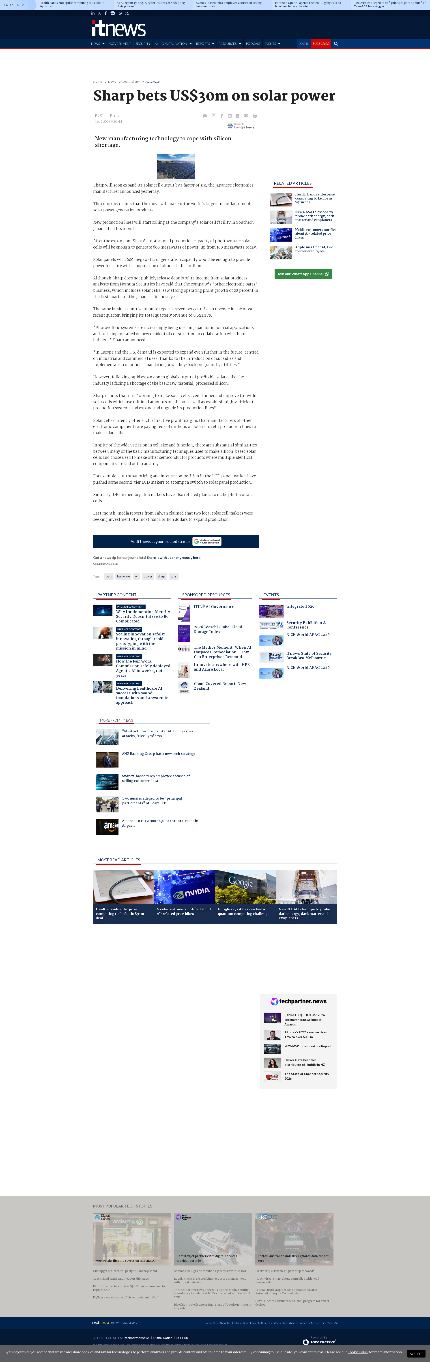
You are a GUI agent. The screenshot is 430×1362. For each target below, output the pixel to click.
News (112, 81)
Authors (263, 1323)
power (148, 576)
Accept (416, 1353)
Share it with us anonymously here (173, 558)
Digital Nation (162, 1338)
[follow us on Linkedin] (93, 13)
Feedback (275, 1323)
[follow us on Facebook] (106, 13)
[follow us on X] (99, 13)
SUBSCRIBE (321, 43)
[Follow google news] (240, 125)
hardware (123, 576)
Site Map (327, 1323)
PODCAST (253, 43)
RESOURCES (227, 43)
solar (173, 576)
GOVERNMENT (120, 43)
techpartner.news (137, 1338)
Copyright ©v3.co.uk (105, 563)
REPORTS (203, 43)
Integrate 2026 (300, 607)
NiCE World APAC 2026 (308, 635)
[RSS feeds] (127, 13)
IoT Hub (182, 1338)
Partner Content (117, 594)
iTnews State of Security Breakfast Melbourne (309, 656)
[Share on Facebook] (222, 116)
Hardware (152, 81)
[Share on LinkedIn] (230, 116)
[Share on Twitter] (214, 116)
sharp (161, 576)
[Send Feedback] (238, 116)
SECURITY (142, 43)
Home (97, 81)
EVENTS (270, 43)
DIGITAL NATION (174, 43)
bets (109, 576)
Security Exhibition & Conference (306, 626)
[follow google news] (113, 13)
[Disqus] (173, 987)
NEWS (95, 43)
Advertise (289, 1323)
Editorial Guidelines (244, 1323)
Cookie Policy (358, 1352)
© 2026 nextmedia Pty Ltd (125, 1323)
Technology (131, 81)
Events (271, 594)
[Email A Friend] (246, 116)
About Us (224, 1323)
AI (156, 43)
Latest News (16, 5)
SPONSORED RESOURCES (206, 594)
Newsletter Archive (308, 1323)
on (136, 576)
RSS (336, 1323)
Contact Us (211, 1323)
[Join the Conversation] (205, 116)
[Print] (254, 116)
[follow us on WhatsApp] (120, 13)
